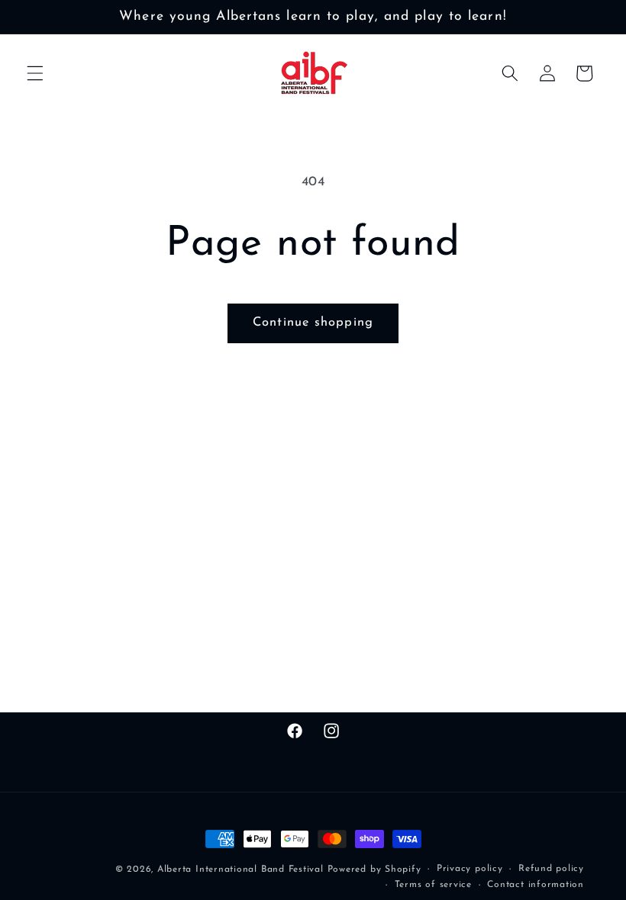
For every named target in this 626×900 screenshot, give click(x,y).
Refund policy (551, 868)
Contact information (535, 884)
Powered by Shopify (374, 869)
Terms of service (433, 884)
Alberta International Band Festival (240, 869)
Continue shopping (313, 323)
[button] (35, 73)
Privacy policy (470, 868)
